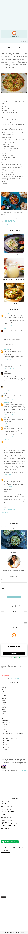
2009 (3, 717)
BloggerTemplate (21, 932)
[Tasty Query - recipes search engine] (5, 676)
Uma (5, 362)
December (5, 720)
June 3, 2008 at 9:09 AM (9, 399)
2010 (3, 715)
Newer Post (5, 518)
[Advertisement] (14, 14)
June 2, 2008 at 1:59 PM (9, 390)
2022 (3, 693)
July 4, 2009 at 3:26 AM (9, 486)
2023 (3, 691)
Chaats (7, 224)
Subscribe (14, 653)
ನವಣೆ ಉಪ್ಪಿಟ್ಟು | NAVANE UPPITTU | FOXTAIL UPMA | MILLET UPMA (14, 527)
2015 (3, 706)
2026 (3, 686)
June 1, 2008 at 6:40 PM (9, 368)
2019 (3, 698)
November (5, 722)
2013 (3, 709)
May (4, 742)
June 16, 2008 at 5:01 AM (9, 474)
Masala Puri (6, 740)
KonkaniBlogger (8, 313)
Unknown (6, 349)
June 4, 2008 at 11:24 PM (9, 444)
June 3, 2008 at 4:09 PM (9, 423)
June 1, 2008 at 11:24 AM (9, 333)
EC (4, 393)
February (5, 747)
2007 (3, 751)
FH (4, 371)
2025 (3, 687)
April (4, 744)
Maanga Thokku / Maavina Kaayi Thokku (12, 738)
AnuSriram (6, 402)
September (6, 726)
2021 (3, 695)
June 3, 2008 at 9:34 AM (9, 414)
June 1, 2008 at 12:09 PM (9, 346)
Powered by (10, 657)
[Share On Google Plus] (11, 221)
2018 (3, 700)
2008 (3, 718)
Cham (5, 385)
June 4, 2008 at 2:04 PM (9, 436)
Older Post (22, 518)
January (5, 749)
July (4, 729)
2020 (3, 696)
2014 (3, 707)
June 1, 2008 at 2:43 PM (9, 359)
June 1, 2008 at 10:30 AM (9, 325)
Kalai (5, 417)
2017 (3, 702)
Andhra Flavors (8, 439)
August (4, 727)
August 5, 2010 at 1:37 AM (9, 509)
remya (5, 426)
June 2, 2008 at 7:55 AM (9, 382)
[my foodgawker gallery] (14, 678)
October (5, 724)
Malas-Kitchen (10, 932)
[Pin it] (14, 221)
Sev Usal (5, 737)
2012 (3, 711)
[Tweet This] (6, 221)
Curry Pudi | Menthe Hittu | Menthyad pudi (13, 733)
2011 (3, 713)
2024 (3, 689)
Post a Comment (6, 512)
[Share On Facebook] (9, 221)
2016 (3, 704)
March (4, 746)
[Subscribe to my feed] (14, 637)
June (4, 731)
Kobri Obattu (6, 735)
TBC (5, 328)
